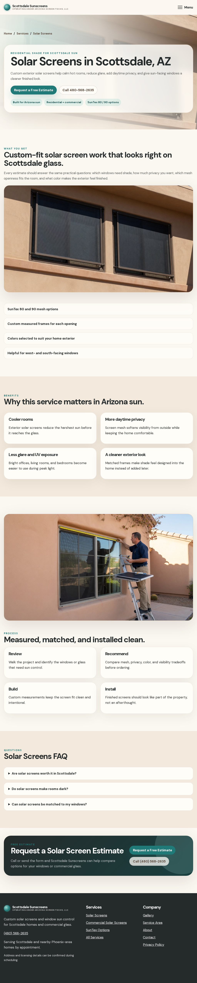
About (147, 930)
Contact (149, 937)
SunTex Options (98, 930)
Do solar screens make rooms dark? (40, 789)
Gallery (148, 915)
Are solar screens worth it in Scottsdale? (44, 773)
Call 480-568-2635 (78, 90)
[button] (185, 7)
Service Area (152, 923)
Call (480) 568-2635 (149, 861)
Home (8, 33)
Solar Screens (42, 33)
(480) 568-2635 (16, 933)
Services (22, 33)
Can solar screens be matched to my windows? (49, 804)
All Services (95, 937)
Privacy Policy (153, 945)
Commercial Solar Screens (106, 923)
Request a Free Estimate (33, 90)
